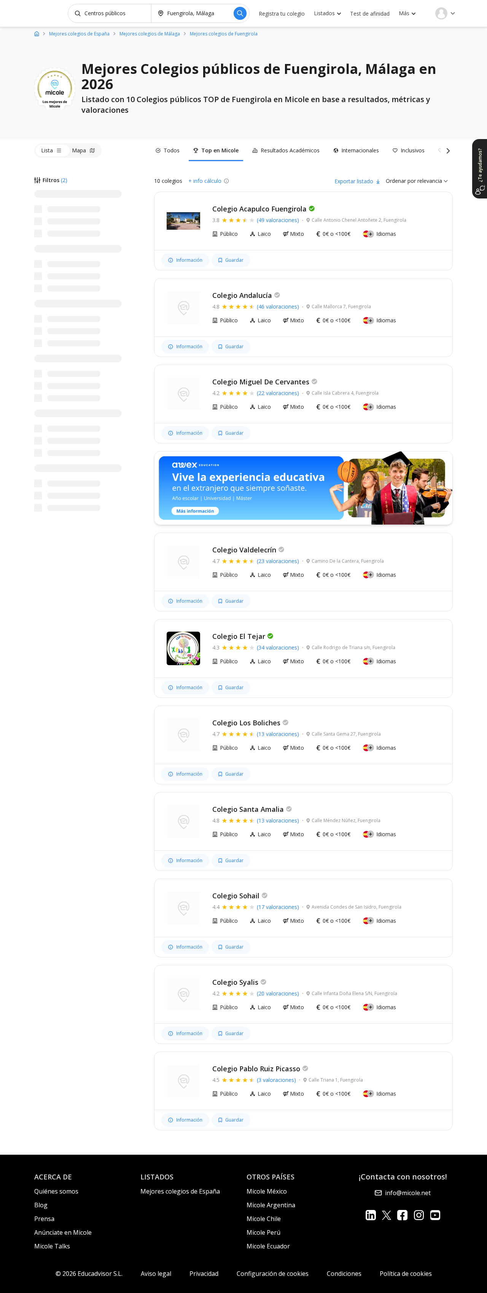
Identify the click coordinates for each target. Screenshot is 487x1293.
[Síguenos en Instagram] (419, 1215)
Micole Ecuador (268, 1246)
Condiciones (344, 1273)
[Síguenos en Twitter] (386, 1215)
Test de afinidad (370, 13)
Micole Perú (263, 1232)
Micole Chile (264, 1219)
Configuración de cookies (273, 1273)
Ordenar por (401, 180)
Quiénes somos (56, 1191)
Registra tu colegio (282, 13)
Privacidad (203, 1273)
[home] (36, 33)
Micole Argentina (271, 1205)
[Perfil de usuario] (445, 13)
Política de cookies (406, 1273)
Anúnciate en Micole (63, 1232)
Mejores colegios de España (180, 1191)
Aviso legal (156, 1273)
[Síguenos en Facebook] (402, 1215)
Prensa (44, 1219)
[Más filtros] (447, 150)
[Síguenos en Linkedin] (371, 1215)
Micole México (267, 1191)
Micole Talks (52, 1246)
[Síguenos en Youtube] (435, 1215)
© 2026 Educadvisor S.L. (89, 1273)
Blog (41, 1205)
